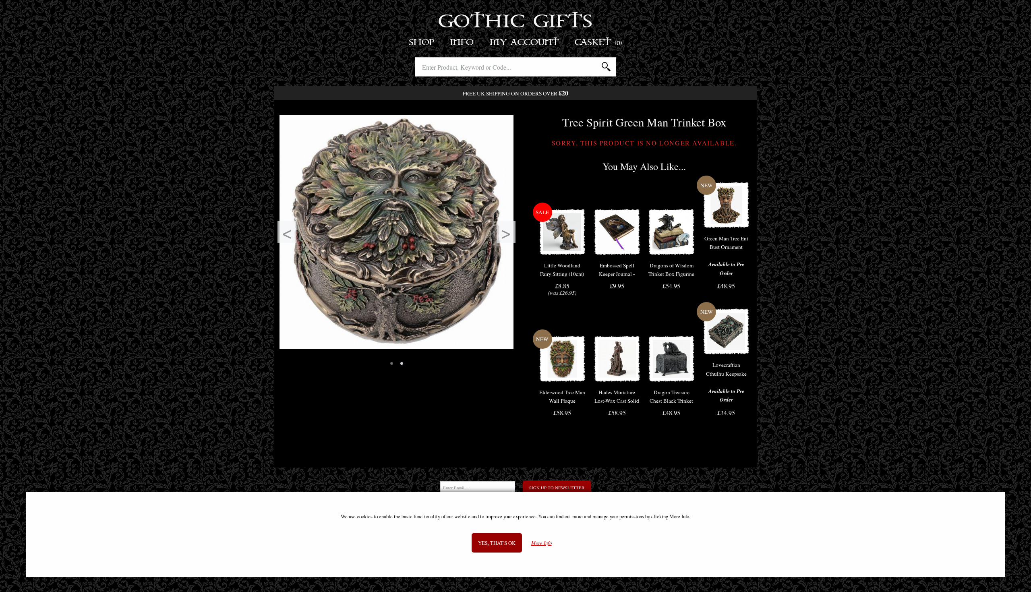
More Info (541, 543)
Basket (598, 42)
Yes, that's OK (497, 542)
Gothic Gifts (516, 22)
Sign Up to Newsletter (556, 488)
